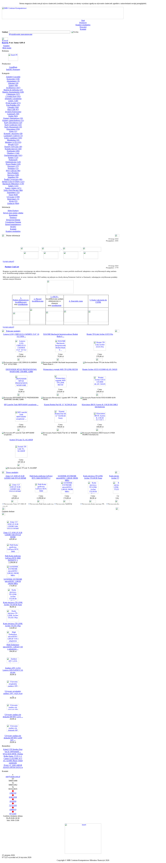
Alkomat (13, 83)
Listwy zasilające (13, 138)
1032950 (12, 801)
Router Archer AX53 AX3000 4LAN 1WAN (99, 369)
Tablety (13, 186)
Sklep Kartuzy (13, 211)
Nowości (83, 27)
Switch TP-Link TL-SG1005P (21, 440)
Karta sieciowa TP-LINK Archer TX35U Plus (13, 625)
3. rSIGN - (54, 297)
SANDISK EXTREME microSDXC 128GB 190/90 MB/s (67, 478)
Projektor (13, 168)
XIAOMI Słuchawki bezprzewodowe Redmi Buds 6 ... (60, 335)
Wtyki (13, 201)
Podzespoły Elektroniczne (13, 161)
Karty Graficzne (13, 125)
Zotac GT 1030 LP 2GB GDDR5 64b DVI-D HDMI (15, 477)
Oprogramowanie (13, 155)
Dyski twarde (13, 103)
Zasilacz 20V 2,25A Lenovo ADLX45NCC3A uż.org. (13, 670)
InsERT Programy (13, 69)
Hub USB (13, 109)
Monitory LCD (13, 142)
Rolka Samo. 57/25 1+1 (13, 756)
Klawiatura (13, 129)
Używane (13, 197)
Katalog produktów (83, 25)
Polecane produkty (13, 331)
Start (83, 20)
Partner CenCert (12, 267)
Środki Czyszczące (13, 179)
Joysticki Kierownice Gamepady (13, 113)
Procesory (13, 166)
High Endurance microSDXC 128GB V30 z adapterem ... (13, 647)
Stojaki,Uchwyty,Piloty (13, 182)
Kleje (13, 131)
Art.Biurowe (13, 88)
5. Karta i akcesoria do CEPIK (98, 301)
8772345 (12, 814)
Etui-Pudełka (13, 105)
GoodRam (13, 67)
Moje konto (6, 48)
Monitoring (13, 140)
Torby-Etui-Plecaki (13, 190)
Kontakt (83, 29)
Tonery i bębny (13, 188)
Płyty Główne (13, 171)
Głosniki (13, 107)
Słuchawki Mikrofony (13, 184)
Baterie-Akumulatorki (13, 92)
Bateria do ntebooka (13, 90)
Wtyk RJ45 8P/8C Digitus (13, 754)
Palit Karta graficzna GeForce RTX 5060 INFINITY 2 (41, 477)
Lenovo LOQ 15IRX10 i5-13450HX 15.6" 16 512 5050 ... (21, 335)
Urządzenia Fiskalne (13, 222)
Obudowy (13, 153)
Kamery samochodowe (13, 120)
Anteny (13, 85)
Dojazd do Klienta (13, 220)
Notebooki (13, 151)
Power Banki (13, 164)
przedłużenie (23, 304)
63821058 (13, 797)
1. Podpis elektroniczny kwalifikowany (21, 300)
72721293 (13, 805)
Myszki (13, 144)
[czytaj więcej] (8, 261)
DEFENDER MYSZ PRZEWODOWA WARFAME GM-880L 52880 (21, 370)
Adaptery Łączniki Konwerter (13, 78)
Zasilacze (13, 203)
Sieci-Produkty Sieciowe (13, 174)
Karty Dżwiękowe (13, 123)
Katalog (6, 46)
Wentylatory (13, 199)
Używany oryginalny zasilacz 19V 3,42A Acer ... (12, 693)
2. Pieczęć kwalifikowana (37, 300)
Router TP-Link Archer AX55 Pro (100, 334)
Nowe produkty (12, 472)
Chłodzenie (13, 94)
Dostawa (13, 217)
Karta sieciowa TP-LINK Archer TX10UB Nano (93, 477)
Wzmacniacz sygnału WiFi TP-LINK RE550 (60, 369)
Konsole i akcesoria (13, 133)
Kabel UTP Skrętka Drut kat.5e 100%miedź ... (12, 750)
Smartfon (13, 177)
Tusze (13, 195)
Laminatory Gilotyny (13, 136)
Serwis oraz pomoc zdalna (13, 213)
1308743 (12, 793)
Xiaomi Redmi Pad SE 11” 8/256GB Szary (60, 405)
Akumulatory (13, 81)
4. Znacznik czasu (76, 301)
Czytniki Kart (13, 96)
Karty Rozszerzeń (13, 127)
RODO (13, 227)
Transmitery (13, 192)
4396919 (12, 810)
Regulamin (13, 215)
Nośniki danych (13, 149)
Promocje (83, 23)
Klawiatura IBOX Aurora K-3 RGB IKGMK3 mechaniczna (100, 406)
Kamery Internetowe (13, 118)
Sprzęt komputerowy (13, 224)
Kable (13, 116)
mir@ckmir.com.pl (13, 777)
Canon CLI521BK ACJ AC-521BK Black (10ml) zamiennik (13, 760)
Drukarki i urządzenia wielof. (13, 100)
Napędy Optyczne (13, 147)
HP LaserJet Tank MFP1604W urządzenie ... (21, 405)
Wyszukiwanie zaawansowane (20, 34)
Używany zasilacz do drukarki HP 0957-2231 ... (13, 716)
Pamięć (13, 158)
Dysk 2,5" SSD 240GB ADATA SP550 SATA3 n (13, 766)
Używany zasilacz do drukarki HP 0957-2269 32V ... (13, 738)
